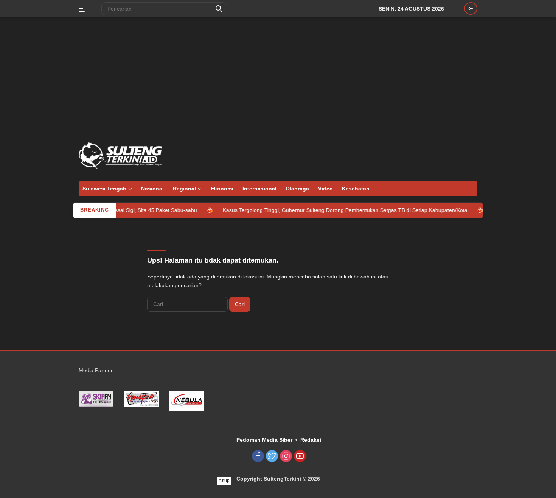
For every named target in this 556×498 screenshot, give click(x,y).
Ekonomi (222, 189)
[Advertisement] (278, 78)
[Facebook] (258, 456)
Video (325, 189)
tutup (224, 480)
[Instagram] (286, 456)
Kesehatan (356, 189)
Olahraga (297, 189)
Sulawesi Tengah (104, 189)
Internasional (259, 189)
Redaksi (310, 440)
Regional (184, 189)
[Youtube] (300, 456)
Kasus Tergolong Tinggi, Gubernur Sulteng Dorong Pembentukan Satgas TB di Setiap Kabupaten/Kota (336, 210)
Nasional (152, 189)
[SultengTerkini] (120, 155)
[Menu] (84, 8)
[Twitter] (272, 456)
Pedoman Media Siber (264, 440)
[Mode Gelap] (470, 8)
